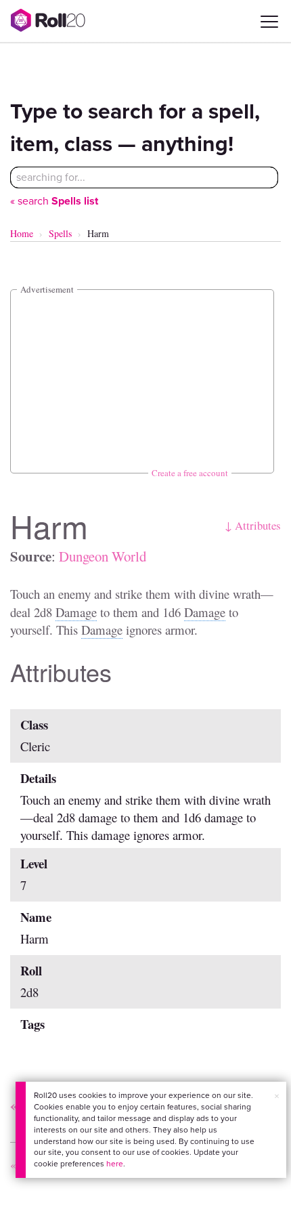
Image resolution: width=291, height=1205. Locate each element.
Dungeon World (102, 556)
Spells (60, 233)
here (114, 1164)
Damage (76, 612)
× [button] (276, 1096)
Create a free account (190, 473)
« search (54, 201)
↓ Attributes (253, 525)
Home (21, 233)
